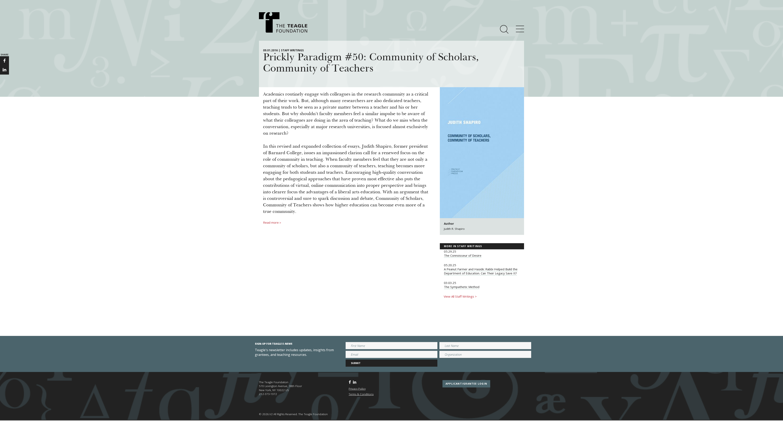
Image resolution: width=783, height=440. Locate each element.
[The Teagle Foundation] (283, 22)
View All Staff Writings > (460, 296)
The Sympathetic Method (461, 287)
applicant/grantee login (466, 383)
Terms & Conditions (361, 394)
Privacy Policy (357, 388)
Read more (272, 222)
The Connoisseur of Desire (462, 255)
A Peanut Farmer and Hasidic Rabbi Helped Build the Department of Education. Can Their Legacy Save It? (481, 271)
